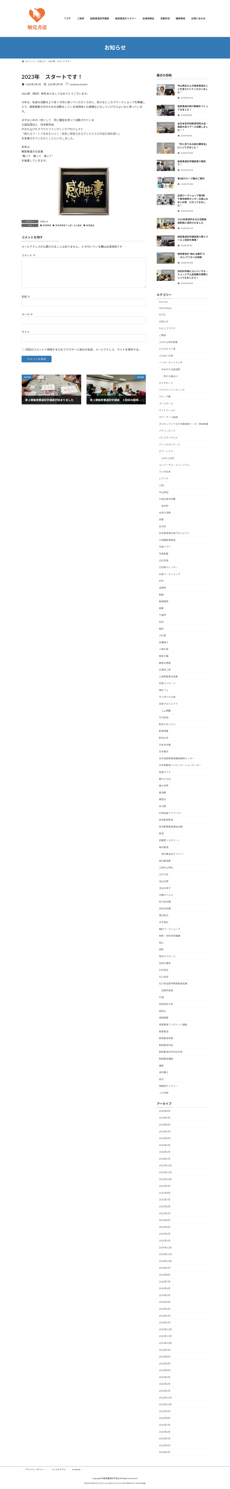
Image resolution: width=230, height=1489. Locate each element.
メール (27, 314)
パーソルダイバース (169, 444)
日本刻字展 (165, 744)
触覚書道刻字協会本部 (171, 1051)
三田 (161, 485)
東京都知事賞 (166, 819)
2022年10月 (165, 1404)
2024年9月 (164, 1267)
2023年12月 (165, 1329)
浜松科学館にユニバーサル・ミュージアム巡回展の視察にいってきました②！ (192, 274)
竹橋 (161, 997)
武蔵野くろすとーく (169, 840)
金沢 (161, 1079)
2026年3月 (164, 1144)
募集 (161, 608)
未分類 (162, 806)
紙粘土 (162, 1010)
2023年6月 (164, 1363)
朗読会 (162, 799)
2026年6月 (164, 1124)
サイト (26, 331)
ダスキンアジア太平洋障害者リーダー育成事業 (183, 423)
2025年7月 (164, 1199)
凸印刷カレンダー (168, 567)
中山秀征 (163, 492)
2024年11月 (165, 1254)
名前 (26, 296)
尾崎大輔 (163, 656)
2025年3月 (164, 1226)
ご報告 (162, 335)
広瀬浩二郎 (165, 669)
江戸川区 (163, 874)
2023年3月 (164, 1377)
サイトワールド (167, 410)
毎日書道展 (165, 860)
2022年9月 (164, 1411)
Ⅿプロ (162, 314)
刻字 (161, 580)
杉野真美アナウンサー (171, 812)
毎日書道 (163, 847)
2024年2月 (164, 1315)
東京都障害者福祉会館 (171, 826)
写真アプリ (165, 546)
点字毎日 (163, 922)
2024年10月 (165, 1260)
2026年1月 (164, 1158)
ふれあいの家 (166, 355)
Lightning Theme (115, 1483)
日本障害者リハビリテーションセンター (180, 765)
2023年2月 (164, 1383)
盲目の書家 (165, 963)
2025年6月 (164, 1206)
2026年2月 (164, 1151)
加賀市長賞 (167, 990)
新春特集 (163, 731)
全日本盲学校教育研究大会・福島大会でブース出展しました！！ (192, 126)
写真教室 (163, 553)
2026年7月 (164, 1117)
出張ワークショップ (169, 573)
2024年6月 (164, 1288)
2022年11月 (165, 1397)
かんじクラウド (167, 328)
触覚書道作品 (166, 1044)
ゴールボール (166, 403)
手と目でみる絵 (167, 696)
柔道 (161, 833)
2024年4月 (164, 1302)
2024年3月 (164, 1308)
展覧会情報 (165, 662)
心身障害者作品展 (168, 676)
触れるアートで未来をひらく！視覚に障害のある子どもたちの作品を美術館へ (71, 133)
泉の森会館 (165, 901)
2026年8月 (164, 1110)
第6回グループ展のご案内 (191, 178)
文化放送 (163, 717)
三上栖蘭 (166, 710)
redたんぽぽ (167, 457)
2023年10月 (165, 1343)
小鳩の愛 (163, 649)
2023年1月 (164, 1390)
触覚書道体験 (166, 1038)
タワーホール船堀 (168, 417)
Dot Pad (163, 301)
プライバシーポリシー (35, 1469)
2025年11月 (165, 1172)
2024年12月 (165, 1247)
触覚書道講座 (166, 1058)
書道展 (162, 792)
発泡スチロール (167, 956)
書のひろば (165, 778)
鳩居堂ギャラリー (168, 1085)
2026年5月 (164, 1131)
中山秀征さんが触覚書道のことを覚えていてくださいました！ (192, 89)
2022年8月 (164, 1418)
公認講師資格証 (167, 539)
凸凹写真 (163, 560)
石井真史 (163, 969)
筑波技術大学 (166, 1004)
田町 (161, 949)
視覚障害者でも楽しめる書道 (68, 225)
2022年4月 (164, 1445)
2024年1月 (164, 1322)
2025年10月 (165, 1179)
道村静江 (163, 1072)
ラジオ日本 (165, 471)
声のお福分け (171, 376)
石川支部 (163, 976)
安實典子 (163, 642)
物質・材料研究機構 (169, 935)
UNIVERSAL (165, 308)
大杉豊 (162, 635)
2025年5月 (164, 1213)
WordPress (100, 1483)
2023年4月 (164, 1370)
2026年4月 (164, 1138)
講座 (161, 1065)
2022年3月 (164, 1452)
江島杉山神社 (166, 867)
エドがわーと (166, 382)
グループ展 (165, 396)
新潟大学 (163, 737)
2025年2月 (164, 1233)
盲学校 (164, 505)
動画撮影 (163, 601)
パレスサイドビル (168, 437)
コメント (29, 255)
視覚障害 (47, 225)
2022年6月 (164, 1431)
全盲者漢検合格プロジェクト (174, 533)
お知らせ (44, 221)
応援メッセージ (167, 683)
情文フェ (163, 690)
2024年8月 (164, 1274)
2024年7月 (164, 1281)
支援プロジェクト (168, 703)
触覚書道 (90, 225)
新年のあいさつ (167, 724)
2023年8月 (164, 1356)
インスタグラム (59, 1469)
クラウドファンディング (172, 389)
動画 (161, 594)
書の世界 (163, 785)
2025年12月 (165, 1165)
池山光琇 (163, 881)
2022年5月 (164, 1438)
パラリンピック (167, 430)
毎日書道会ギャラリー (173, 853)
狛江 (161, 942)
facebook (76, 1469)
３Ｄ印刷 (163, 1092)
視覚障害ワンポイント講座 (173, 1024)
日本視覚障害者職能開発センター (176, 758)
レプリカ (163, 478)
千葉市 (163, 615)
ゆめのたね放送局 (170, 369)
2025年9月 (164, 1186)
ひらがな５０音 (167, 348)
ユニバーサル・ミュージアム (174, 464)
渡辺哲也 (163, 915)
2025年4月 (164, 1220)
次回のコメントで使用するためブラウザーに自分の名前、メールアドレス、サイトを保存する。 (83, 349)
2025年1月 (164, 1240)
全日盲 (162, 526)
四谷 (161, 621)
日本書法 (163, 751)
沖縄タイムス (166, 894)
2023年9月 (164, 1349)
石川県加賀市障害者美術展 (173, 983)
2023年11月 (165, 1336)
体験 (161, 519)
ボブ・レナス (166, 451)
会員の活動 (165, 512)
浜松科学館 (165, 908)
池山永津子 (165, 888)
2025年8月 (164, 1192)
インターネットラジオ (171, 362)
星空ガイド (165, 772)
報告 (161, 628)
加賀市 (162, 587)
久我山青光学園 (167, 499)
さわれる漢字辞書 (168, 341)
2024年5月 (164, 1295)
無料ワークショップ (169, 928)
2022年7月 (164, 1424)
